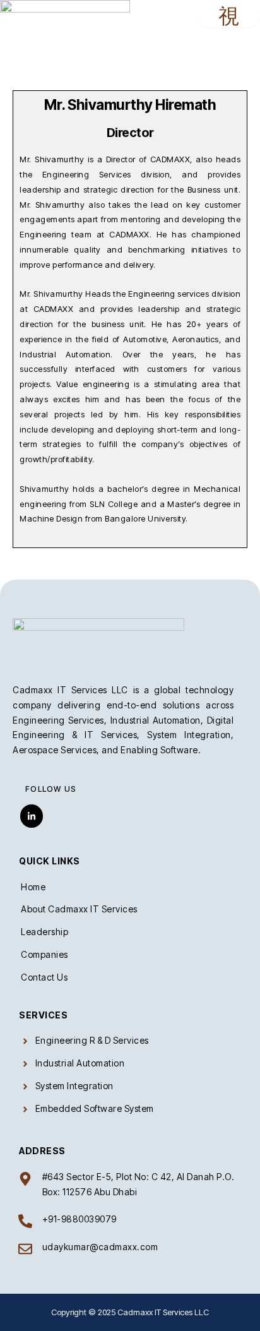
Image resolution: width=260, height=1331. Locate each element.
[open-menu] (229, 16)
